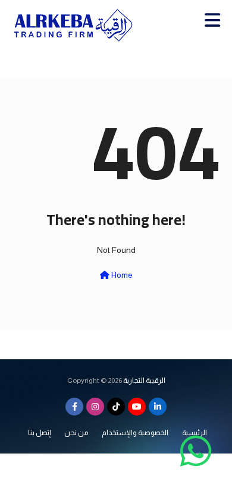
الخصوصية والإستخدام (135, 433)
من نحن (76, 433)
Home (121, 275)
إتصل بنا (39, 433)
